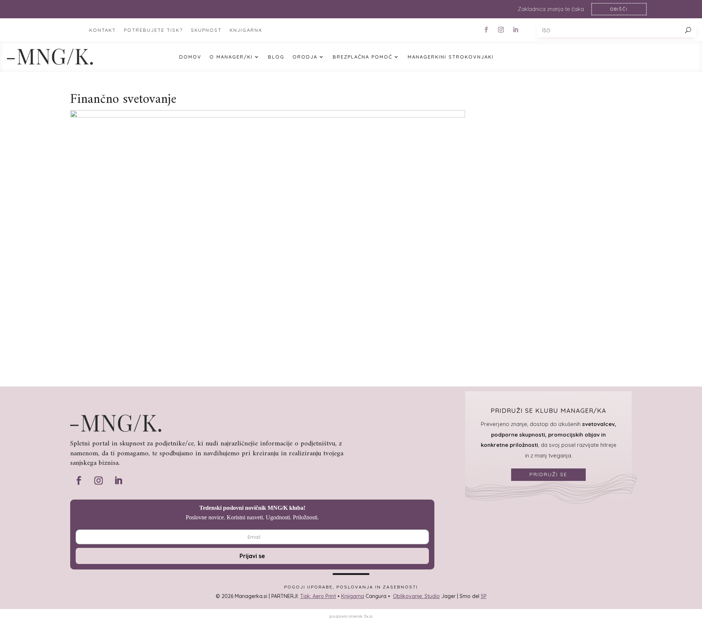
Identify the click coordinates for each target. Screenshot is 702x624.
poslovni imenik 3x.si (351, 616)
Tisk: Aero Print (318, 596)
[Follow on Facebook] (486, 30)
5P (484, 596)
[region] (351, 9)
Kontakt (102, 30)
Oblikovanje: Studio (416, 596)
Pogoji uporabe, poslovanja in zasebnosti (351, 587)
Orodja (304, 57)
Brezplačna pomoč (362, 57)
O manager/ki (231, 57)
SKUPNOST (206, 30)
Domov (190, 57)
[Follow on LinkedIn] (515, 30)
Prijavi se (252, 556)
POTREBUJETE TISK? (153, 30)
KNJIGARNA (246, 30)
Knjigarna (352, 596)
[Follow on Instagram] (501, 30)
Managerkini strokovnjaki (451, 57)
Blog (276, 57)
